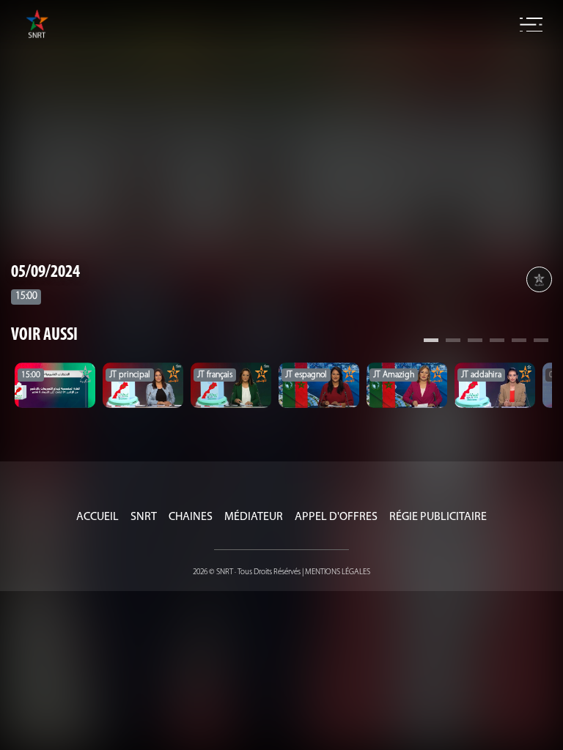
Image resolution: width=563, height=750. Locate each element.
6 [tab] (541, 342)
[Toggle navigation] (531, 25)
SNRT (143, 517)
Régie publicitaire (438, 517)
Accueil (97, 517)
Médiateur (253, 517)
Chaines (191, 517)
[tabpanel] (55, 385)
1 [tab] (431, 342)
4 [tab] (497, 342)
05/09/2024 (45, 272)
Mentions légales (337, 572)
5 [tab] (519, 342)
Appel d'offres (336, 517)
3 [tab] (475, 342)
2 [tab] (453, 342)
